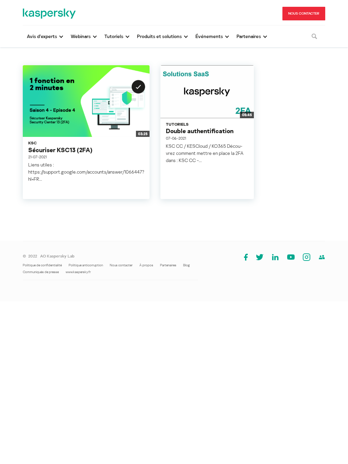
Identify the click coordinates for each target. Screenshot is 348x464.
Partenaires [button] (249, 36)
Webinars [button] (81, 36)
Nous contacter (121, 265)
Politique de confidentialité (42, 265)
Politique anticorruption (86, 265)
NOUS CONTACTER (303, 13)
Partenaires (168, 265)
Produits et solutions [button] (159, 36)
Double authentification (199, 131)
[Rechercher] (314, 36)
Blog (186, 265)
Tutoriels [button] (113, 36)
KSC (32, 142)
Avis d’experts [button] (42, 36)
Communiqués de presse (41, 272)
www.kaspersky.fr (78, 272)
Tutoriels (177, 124)
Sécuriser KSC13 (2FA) (60, 150)
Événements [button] (209, 36)
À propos (146, 265)
